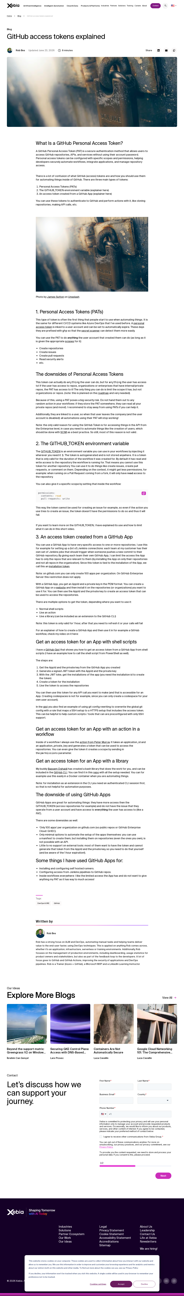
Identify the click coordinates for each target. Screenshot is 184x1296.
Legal (103, 1226)
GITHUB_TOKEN (50, 451)
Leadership (147, 1230)
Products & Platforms (90, 6)
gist (45, 706)
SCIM (63, 432)
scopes (69, 341)
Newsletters (148, 1241)
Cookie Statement (111, 1234)
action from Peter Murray (95, 742)
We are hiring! (148, 1249)
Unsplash (73, 297)
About (144, 6)
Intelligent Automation (54, 6)
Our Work (65, 1238)
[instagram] (174, 1281)
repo (96, 772)
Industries (105, 6)
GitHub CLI (60, 772)
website (61, 587)
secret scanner (90, 330)
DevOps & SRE (43, 903)
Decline (144, 1284)
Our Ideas (65, 1241)
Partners (113, 6)
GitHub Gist (52, 649)
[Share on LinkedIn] (159, 50)
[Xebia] (13, 6)
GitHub (57, 903)
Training (130, 6)
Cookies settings (98, 1284)
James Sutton (55, 297)
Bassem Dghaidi (57, 769)
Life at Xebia (148, 1238)
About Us (146, 1226)
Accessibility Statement (115, 1238)
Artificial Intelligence (32, 6)
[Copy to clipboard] (174, 50)
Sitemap (105, 1245)
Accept (121, 1284)
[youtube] (166, 1281)
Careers (138, 6)
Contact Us (147, 1234)
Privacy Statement (111, 1230)
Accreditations (109, 1241)
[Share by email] (166, 50)
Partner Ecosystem (71, 1234)
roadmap (103, 393)
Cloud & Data (72, 6)
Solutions (121, 6)
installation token (59, 566)
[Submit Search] (165, 6)
